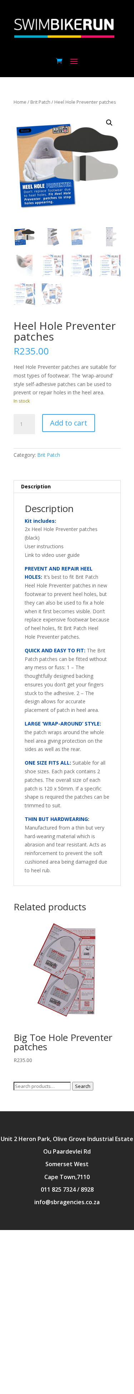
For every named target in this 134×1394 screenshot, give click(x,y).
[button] (109, 122)
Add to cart (68, 423)
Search (82, 1086)
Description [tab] (36, 486)
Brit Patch (40, 102)
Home (20, 102)
